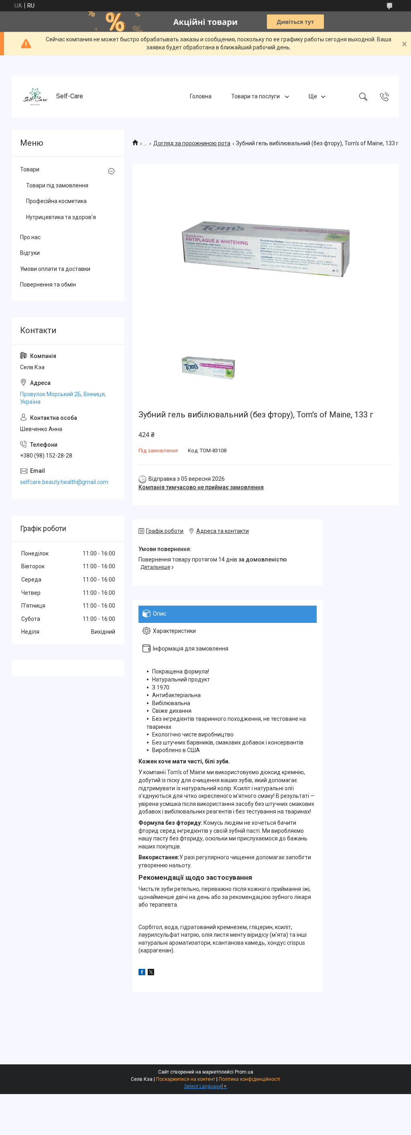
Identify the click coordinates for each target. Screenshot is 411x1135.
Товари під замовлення (57, 185)
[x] (151, 973)
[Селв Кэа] (35, 96)
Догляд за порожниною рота (191, 143)
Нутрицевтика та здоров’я (61, 217)
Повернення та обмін (48, 284)
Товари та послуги (256, 96)
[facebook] (141, 973)
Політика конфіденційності (249, 1079)
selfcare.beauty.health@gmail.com (64, 482)
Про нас (30, 237)
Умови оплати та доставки (55, 269)
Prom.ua (244, 1072)
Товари (29, 169)
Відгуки (30, 253)
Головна (201, 96)
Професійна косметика (56, 201)
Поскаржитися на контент (185, 1079)
